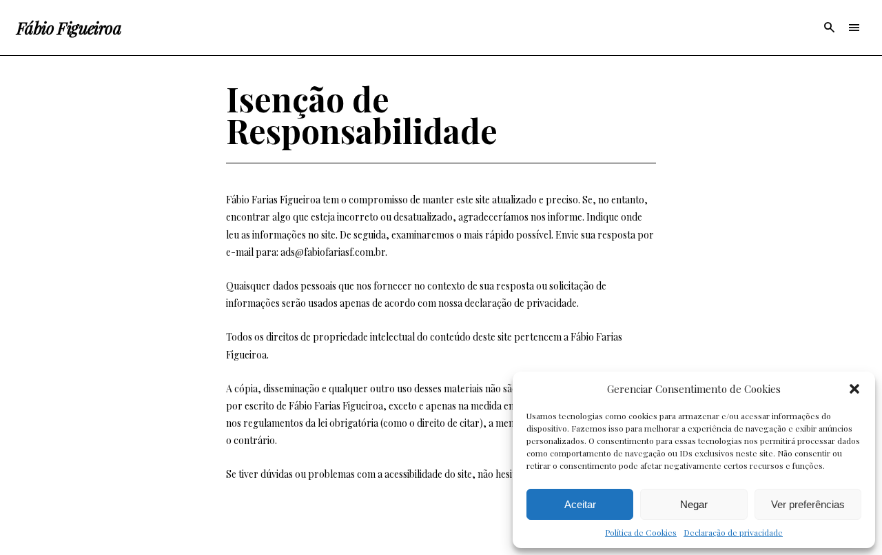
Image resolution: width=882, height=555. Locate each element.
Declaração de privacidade (733, 532)
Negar (694, 504)
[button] (854, 389)
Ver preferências (808, 504)
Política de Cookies (641, 532)
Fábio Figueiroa (69, 28)
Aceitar (580, 504)
